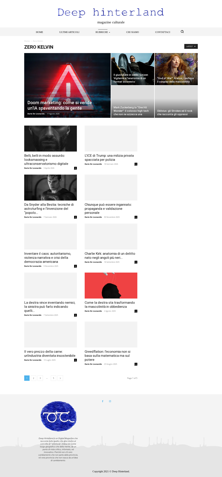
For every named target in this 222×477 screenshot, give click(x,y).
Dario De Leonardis (36, 113)
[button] (182, 31)
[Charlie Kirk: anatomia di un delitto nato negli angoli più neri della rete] (111, 237)
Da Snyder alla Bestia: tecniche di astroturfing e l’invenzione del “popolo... (49, 209)
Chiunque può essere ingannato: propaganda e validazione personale (108, 209)
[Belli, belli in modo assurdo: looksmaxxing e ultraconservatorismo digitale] (50, 139)
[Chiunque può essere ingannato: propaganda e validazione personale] (111, 188)
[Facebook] (102, 401)
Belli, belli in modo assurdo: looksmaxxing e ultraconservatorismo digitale (46, 160)
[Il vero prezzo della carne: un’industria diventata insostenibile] (50, 335)
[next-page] (60, 378)
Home (27, 41)
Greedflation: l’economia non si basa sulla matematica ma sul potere (107, 356)
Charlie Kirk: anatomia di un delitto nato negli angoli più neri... (110, 256)
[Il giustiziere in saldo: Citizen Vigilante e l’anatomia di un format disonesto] (132, 69)
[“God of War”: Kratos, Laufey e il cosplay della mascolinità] (176, 69)
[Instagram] (110, 401)
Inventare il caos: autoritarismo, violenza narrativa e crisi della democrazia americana (47, 258)
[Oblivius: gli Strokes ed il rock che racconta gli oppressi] (176, 102)
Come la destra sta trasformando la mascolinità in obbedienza (110, 305)
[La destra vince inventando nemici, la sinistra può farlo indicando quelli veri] (50, 286)
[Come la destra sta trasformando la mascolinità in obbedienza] (111, 286)
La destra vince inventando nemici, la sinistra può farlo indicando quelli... (49, 307)
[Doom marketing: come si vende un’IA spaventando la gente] (67, 90)
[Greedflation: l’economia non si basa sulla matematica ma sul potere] (111, 335)
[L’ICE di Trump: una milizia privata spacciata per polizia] (111, 139)
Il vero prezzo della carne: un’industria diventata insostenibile (49, 354)
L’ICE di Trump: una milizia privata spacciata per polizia (109, 158)
